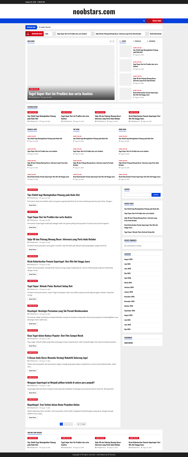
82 (78, 424)
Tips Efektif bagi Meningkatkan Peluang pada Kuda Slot (125, 51)
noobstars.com (94, 11)
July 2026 (127, 264)
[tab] (126, 41)
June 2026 (127, 268)
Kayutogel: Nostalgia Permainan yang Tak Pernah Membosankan (57, 311)
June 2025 (127, 324)
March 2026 (128, 282)
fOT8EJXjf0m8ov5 (35, 97)
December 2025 (129, 296)
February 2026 (129, 287)
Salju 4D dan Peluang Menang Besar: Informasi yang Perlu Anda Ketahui (109, 34)
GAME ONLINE (46, 27)
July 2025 (127, 320)
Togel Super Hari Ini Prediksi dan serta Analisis (63, 34)
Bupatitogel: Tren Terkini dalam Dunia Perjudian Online (53, 404)
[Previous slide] (110, 41)
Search (127, 189)
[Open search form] (144, 21)
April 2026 (127, 278)
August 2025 (128, 315)
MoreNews (101, 455)
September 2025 (129, 310)
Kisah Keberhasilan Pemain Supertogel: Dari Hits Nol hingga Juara (162, 34)
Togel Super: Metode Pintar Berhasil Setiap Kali (49, 286)
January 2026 (128, 292)
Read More (33, 205)
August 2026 (128, 259)
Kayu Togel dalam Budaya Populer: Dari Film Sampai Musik (55, 335)
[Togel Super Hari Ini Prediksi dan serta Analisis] (71, 72)
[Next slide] (113, 41)
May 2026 (127, 273)
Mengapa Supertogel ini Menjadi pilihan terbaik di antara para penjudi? (61, 382)
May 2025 (127, 329)
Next (83, 424)
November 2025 (129, 301)
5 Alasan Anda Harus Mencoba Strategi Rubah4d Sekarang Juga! (57, 357)
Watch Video (157, 21)
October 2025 (128, 306)
